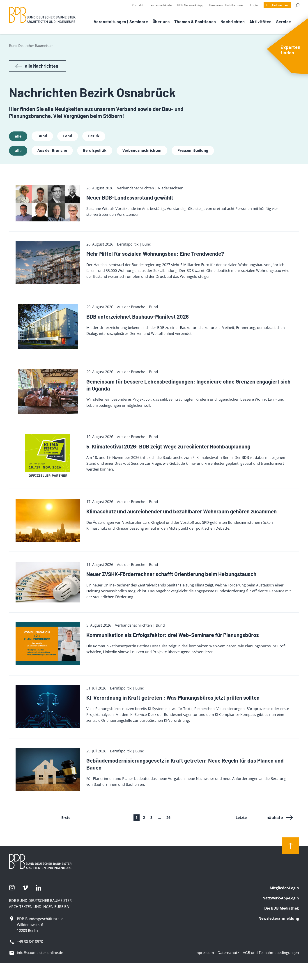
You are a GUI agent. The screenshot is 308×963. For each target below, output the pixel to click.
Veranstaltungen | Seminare (121, 21)
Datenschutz (228, 952)
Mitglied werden (277, 5)
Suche (297, 5)
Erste (65, 817)
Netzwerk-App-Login (280, 898)
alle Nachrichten (41, 66)
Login (254, 5)
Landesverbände (160, 5)
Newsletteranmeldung (278, 918)
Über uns (161, 21)
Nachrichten (233, 21)
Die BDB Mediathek (281, 908)
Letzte (241, 817)
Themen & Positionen (195, 21)
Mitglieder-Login (284, 887)
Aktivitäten (260, 21)
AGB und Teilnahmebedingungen (271, 952)
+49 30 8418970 (30, 941)
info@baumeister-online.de (40, 952)
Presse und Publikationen (226, 5)
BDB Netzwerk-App (190, 5)
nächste (275, 817)
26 (168, 817)
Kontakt (137, 5)
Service (283, 21)
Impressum (204, 952)
